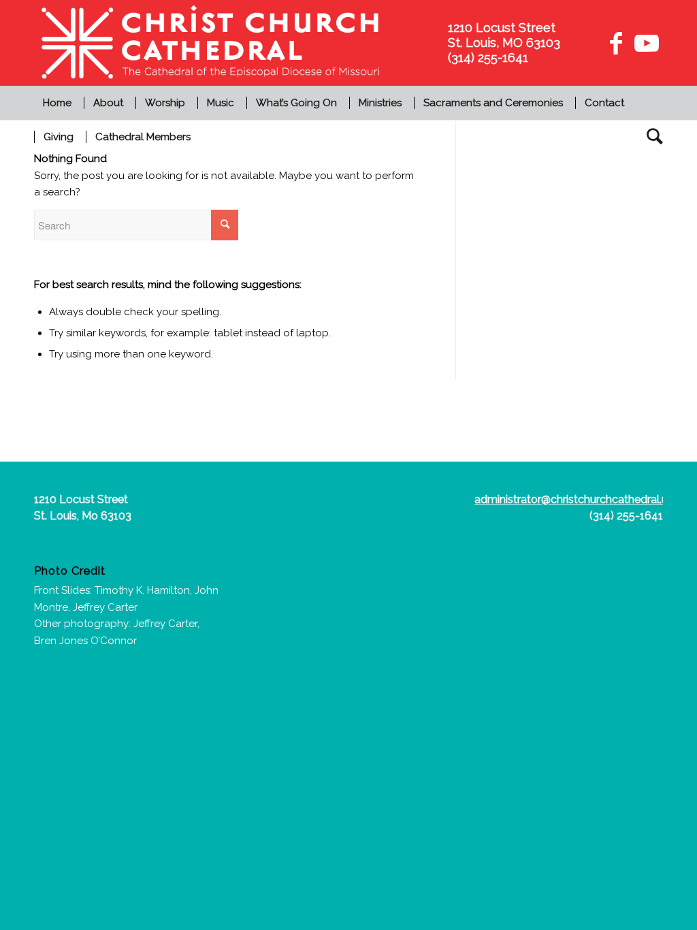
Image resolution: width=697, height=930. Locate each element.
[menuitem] (59, 103)
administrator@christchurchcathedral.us (573, 499)
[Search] (650, 137)
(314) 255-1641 (626, 515)
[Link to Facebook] (616, 43)
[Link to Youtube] (644, 43)
